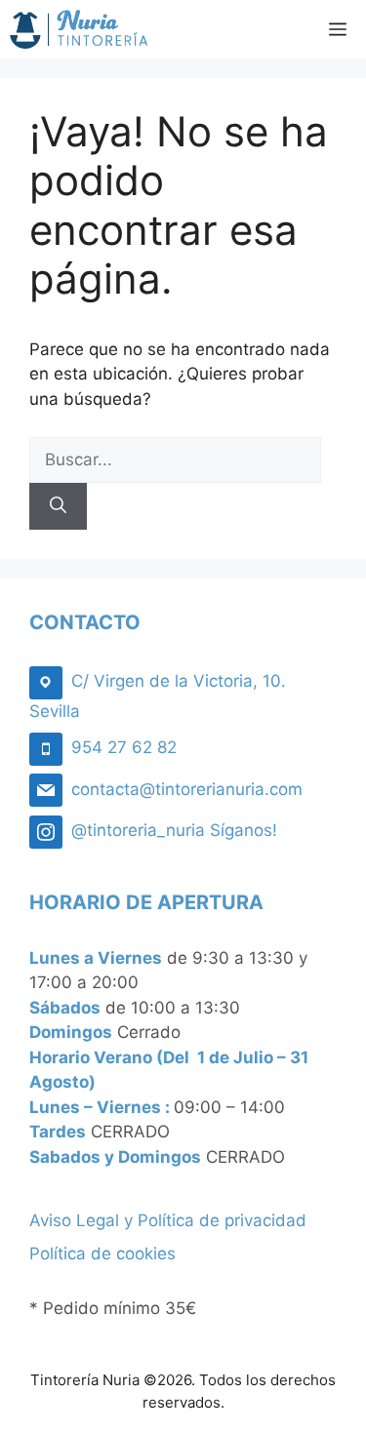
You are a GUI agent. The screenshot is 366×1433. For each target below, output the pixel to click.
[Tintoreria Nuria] (78, 29)
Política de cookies (102, 1253)
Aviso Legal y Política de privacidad (167, 1220)
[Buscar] (58, 506)
